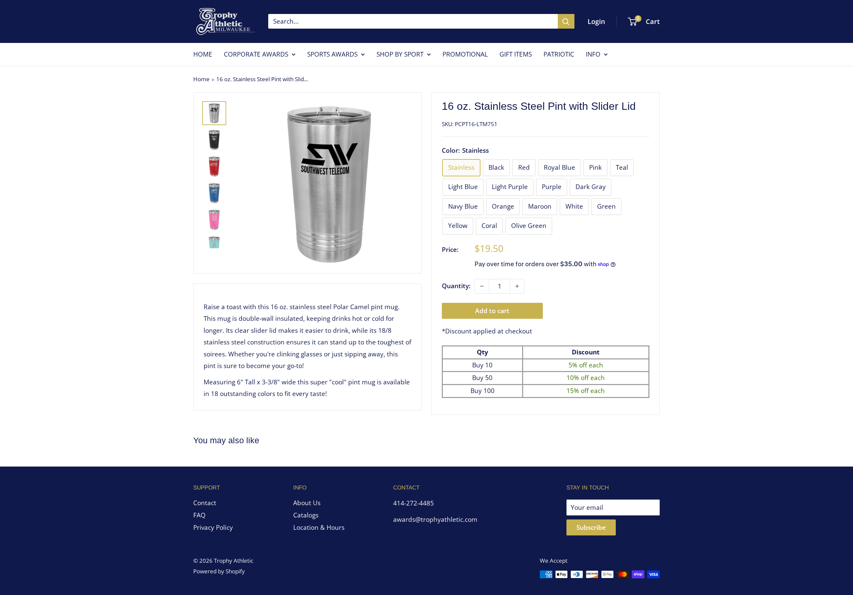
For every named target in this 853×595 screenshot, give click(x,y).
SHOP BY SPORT (400, 54)
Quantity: (456, 286)
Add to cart (492, 310)
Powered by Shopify (219, 571)
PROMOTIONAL (465, 54)
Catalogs (306, 515)
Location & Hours (319, 527)
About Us (307, 502)
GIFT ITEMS (515, 54)
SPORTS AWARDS (332, 54)
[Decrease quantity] (482, 286)
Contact (204, 502)
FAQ (199, 515)
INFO (593, 54)
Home (201, 79)
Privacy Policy (213, 527)
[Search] (566, 21)
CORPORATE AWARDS (256, 54)
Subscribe (591, 527)
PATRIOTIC (558, 54)
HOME (202, 54)
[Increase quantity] (517, 286)
